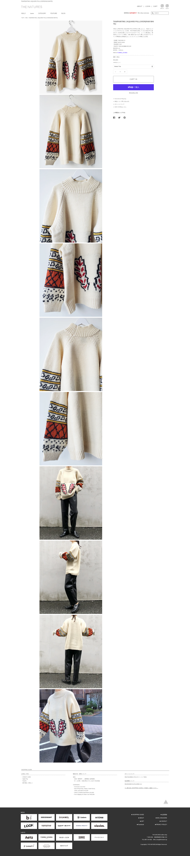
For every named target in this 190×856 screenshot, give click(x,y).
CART (155, 6)
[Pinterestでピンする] (125, 117)
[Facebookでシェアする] (115, 117)
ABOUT (139, 6)
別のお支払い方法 (133, 92)
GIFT (142, 821)
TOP (22, 17)
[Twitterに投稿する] (120, 117)
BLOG (63, 13)
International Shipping (120, 98)
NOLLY (23, 13)
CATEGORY (42, 13)
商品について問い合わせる (122, 101)
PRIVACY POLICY (161, 824)
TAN (26, 17)
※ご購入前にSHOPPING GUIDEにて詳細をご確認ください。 (141, 788)
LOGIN (147, 6)
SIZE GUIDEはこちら (120, 107)
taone (32, 13)
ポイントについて (119, 104)
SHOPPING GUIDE (138, 814)
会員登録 (164, 814)
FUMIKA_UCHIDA (122, 52)
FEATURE (53, 13)
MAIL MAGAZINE (162, 818)
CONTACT (164, 821)
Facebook (141, 824)
